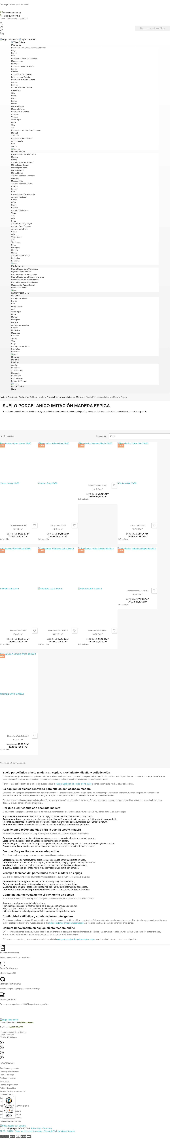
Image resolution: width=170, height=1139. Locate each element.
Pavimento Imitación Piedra (22, 66)
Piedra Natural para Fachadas (24, 274)
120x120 (15, 136)
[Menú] (13, 1097)
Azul (13, 128)
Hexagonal (15, 247)
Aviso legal (4, 1081)
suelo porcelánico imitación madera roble (66, 923)
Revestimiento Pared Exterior (23, 154)
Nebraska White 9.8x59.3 (18, 736)
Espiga (14, 101)
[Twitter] (2, 1049)
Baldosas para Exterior (20, 77)
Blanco (14, 53)
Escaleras (15, 261)
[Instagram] (2, 1058)
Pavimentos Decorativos (21, 74)
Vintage (14, 117)
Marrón (14, 253)
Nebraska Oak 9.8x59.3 (58, 631)
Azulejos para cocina (20, 325)
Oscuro (14, 104)
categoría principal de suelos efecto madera (74, 784)
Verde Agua (16, 120)
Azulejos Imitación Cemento (23, 176)
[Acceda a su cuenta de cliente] (1, 27)
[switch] (9, 1115)
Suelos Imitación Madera (21, 88)
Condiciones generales (9, 1068)
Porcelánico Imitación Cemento (24, 58)
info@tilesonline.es (12, 13)
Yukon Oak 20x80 (137, 525)
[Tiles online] (18, 39)
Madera (14, 157)
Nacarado (15, 373)
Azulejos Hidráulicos (19, 210)
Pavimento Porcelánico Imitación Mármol (28, 48)
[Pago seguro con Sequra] (13, 1125)
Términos (47, 1128)
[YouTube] (2, 1054)
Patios (13, 205)
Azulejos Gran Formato (21, 226)
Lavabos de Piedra (19, 287)
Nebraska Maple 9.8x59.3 (137, 591)
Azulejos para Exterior (20, 255)
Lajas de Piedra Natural (21, 272)
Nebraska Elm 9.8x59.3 (97, 631)
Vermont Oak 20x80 (18, 631)
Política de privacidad (9, 1085)
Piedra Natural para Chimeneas (24, 269)
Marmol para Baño (19, 168)
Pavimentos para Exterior (22, 138)
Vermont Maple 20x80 (97, 485)
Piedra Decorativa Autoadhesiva (24, 282)
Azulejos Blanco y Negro (21, 223)
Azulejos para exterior (20, 346)
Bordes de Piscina (18, 381)
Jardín (14, 146)
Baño (13, 202)
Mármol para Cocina (19, 165)
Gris (13, 56)
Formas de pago (7, 1075)
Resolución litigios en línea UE (12, 1091)
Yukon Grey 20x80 (58, 525)
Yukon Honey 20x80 (18, 525)
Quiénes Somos (6, 1095)
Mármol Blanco (17, 170)
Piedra (14, 160)
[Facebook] (2, 1044)
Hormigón (15, 64)
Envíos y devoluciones (9, 1071)
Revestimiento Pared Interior (23, 194)
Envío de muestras (8, 1078)
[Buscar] (1, 24)
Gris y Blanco (16, 237)
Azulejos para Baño (19, 229)
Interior (14, 69)
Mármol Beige (17, 173)
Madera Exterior (18, 109)
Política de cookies (8, 1088)
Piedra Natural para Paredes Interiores (27, 277)
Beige (13, 50)
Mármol (14, 133)
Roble (13, 96)
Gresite (14, 365)
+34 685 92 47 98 (11, 16)
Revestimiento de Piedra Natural (25, 279)
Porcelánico (16, 376)
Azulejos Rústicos (18, 197)
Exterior (14, 72)
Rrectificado (16, 90)
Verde (13, 213)
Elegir (139, 436)
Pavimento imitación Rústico (23, 80)
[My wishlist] (1, 31)
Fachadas (15, 258)
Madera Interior (17, 106)
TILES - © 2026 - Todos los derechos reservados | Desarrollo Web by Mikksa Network (37, 1131)
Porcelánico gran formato (10, 1121)
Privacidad (36, 1128)
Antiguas (15, 114)
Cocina (14, 200)
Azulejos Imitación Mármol (22, 162)
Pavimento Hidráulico (20, 112)
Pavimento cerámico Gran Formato (26, 130)
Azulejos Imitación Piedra (21, 184)
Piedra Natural (17, 378)
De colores (15, 368)
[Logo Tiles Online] (18, 42)
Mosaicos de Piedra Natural (23, 285)
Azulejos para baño (19, 298)
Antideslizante (17, 141)
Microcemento (17, 61)
